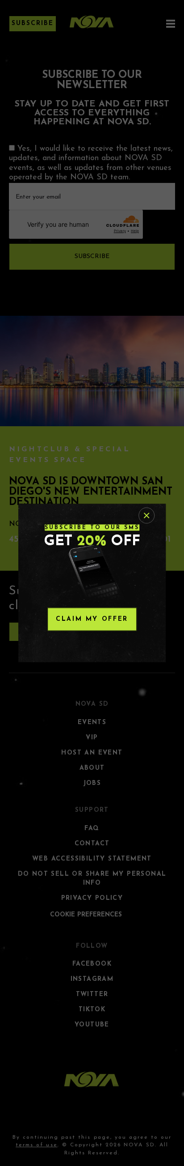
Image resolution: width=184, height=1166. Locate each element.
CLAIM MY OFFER (92, 619)
